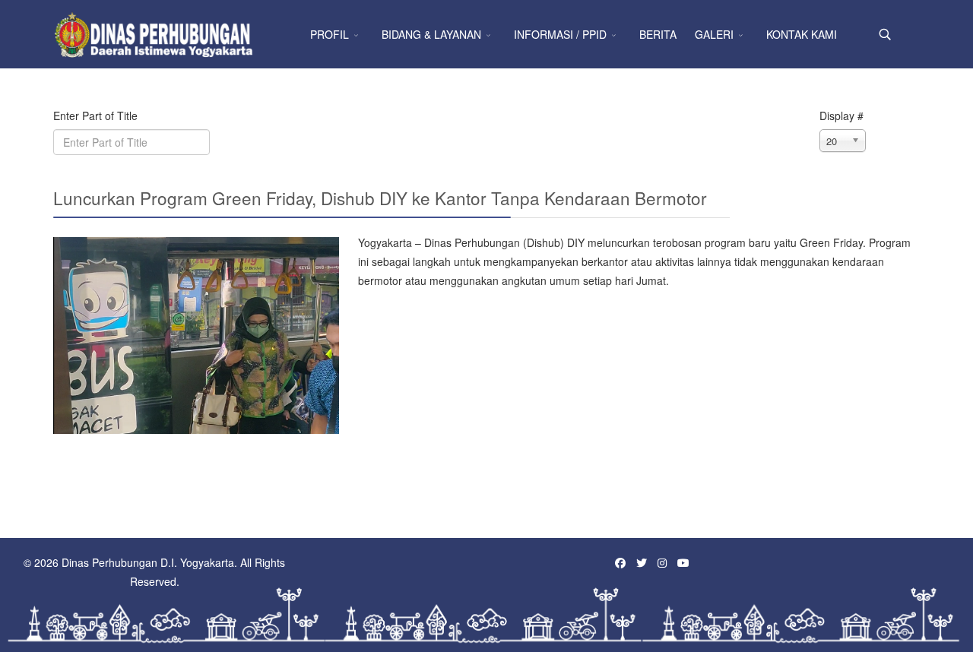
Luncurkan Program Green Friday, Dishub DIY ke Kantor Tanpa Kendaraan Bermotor (380, 197)
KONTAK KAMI (801, 34)
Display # (841, 115)
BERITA (658, 34)
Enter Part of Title (97, 115)
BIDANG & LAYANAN (431, 34)
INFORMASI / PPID (560, 34)
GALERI (714, 34)
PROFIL (329, 34)
